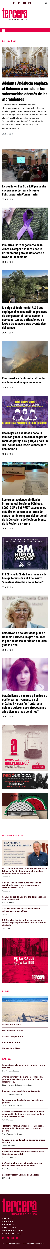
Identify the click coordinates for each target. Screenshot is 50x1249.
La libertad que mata (12, 1036)
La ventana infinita (11, 1024)
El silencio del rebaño (12, 1030)
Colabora (7, 1221)
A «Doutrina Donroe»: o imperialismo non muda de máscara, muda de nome (22, 1164)
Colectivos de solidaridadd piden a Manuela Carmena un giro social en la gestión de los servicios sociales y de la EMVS (24, 639)
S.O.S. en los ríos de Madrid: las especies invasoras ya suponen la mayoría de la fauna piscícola (24, 922)
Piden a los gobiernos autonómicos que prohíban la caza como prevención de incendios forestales (21, 885)
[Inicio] (14, 14)
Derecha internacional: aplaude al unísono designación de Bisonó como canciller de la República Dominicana (23, 1114)
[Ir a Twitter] (19, 3)
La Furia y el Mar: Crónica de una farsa (20, 1174)
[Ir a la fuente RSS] (29, 3)
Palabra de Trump (11, 1042)
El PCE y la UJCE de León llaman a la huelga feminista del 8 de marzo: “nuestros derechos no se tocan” (24, 578)
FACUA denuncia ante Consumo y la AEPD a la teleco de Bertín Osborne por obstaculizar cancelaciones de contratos (24, 871)
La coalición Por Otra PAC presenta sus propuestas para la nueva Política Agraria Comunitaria (24, 190)
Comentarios (9, 1227)
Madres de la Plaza (11, 1048)
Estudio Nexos (37, 1243)
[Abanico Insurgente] (25, 810)
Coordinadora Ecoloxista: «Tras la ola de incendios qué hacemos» (23, 380)
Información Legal (12, 1230)
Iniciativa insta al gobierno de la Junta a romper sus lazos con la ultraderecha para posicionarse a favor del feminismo (23, 251)
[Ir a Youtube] (24, 3)
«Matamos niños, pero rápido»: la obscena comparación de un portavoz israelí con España (23, 1128)
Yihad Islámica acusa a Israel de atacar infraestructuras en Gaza (21, 909)
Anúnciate (8, 1224)
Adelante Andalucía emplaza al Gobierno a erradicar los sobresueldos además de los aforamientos (25, 90)
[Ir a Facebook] (14, 3)
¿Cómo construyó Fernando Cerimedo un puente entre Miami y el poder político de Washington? (22, 1079)
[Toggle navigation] (3, 30)
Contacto (7, 1218)
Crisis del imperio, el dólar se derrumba (21, 1091)
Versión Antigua (11, 1233)
